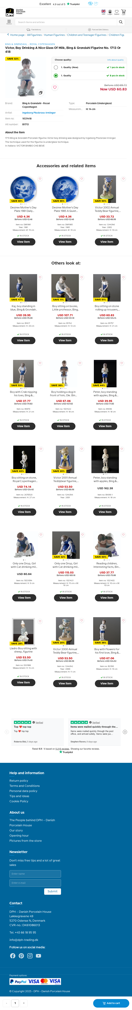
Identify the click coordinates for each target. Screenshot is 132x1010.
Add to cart (113, 1003)
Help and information (26, 773)
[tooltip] (23, 209)
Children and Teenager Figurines (86, 35)
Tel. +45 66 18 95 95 (22, 932)
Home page (17, 35)
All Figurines (34, 35)
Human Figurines (54, 35)
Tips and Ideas (19, 796)
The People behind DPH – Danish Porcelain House (32, 823)
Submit (53, 891)
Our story (16, 830)
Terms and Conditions (24, 786)
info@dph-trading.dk (23, 940)
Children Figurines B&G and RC (8, 34)
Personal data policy (23, 791)
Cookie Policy (18, 801)
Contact (15, 903)
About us (16, 812)
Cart (123, 14)
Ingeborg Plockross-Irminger (39, 113)
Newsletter (18, 852)
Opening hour (19, 835)
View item (23, 241)
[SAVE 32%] (25, 97)
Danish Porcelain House (19, 11)
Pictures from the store (25, 840)
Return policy (18, 780)
